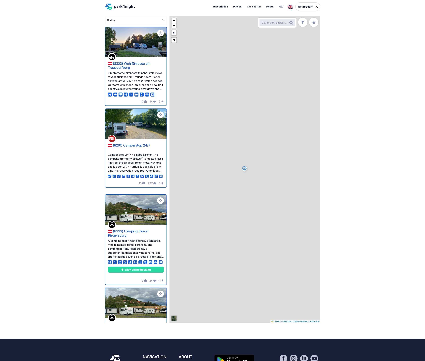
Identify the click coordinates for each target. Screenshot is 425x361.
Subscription (220, 6)
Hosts (270, 6)
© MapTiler (286, 321)
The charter (254, 6)
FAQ (281, 6)
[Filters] (302, 22)
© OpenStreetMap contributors (305, 321)
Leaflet (276, 321)
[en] (290, 6)
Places (237, 6)
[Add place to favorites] (160, 33)
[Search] (291, 23)
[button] (244, 169)
